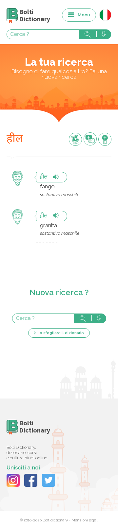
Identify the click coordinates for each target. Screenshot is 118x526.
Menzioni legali (84, 520)
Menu (84, 14)
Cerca (87, 34)
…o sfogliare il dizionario (60, 333)
